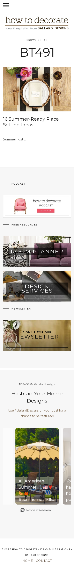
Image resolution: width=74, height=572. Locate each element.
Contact (44, 561)
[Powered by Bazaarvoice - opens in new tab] (36, 510)
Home (27, 561)
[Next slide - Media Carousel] (66, 465)
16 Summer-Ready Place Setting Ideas (31, 122)
